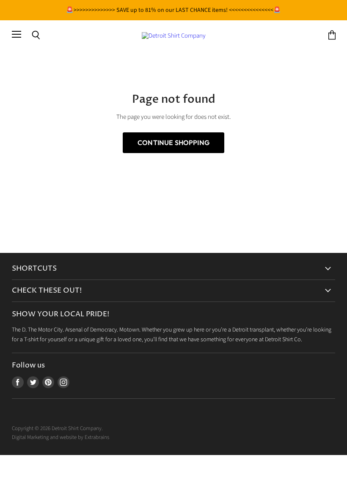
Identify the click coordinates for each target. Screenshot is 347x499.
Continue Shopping (173, 142)
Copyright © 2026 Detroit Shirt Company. (57, 428)
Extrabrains (97, 437)
